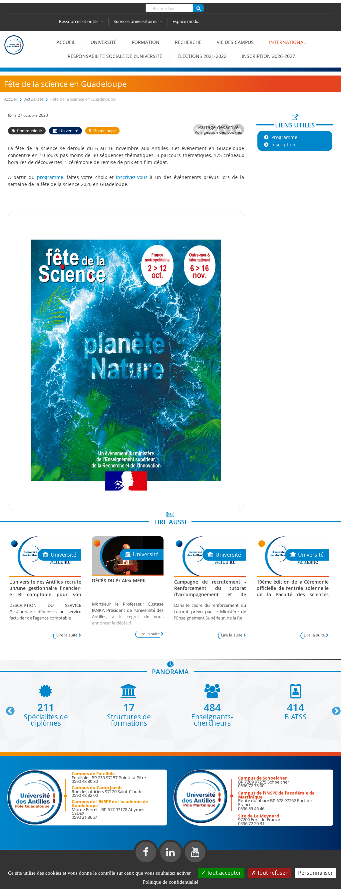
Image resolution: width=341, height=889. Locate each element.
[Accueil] (14, 51)
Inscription (283, 144)
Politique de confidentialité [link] (170, 882)
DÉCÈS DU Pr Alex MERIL (119, 580)
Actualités (34, 99)
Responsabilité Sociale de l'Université (115, 56)
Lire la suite (67, 635)
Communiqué (29, 130)
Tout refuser (272, 872)
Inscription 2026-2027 (268, 56)
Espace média (185, 21)
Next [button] (333, 708)
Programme (284, 137)
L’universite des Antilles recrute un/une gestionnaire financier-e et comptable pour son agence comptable (45, 591)
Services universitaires (136, 21)
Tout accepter (223, 872)
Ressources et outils (79, 21)
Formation (146, 42)
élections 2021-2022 (201, 56)
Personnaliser (315, 872)
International (287, 42)
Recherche (188, 42)
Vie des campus (235, 42)
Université (104, 42)
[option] (45, 705)
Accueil (66, 42)
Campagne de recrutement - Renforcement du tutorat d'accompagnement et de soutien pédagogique (210, 591)
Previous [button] (7, 708)
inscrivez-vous (132, 177)
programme (50, 177)
